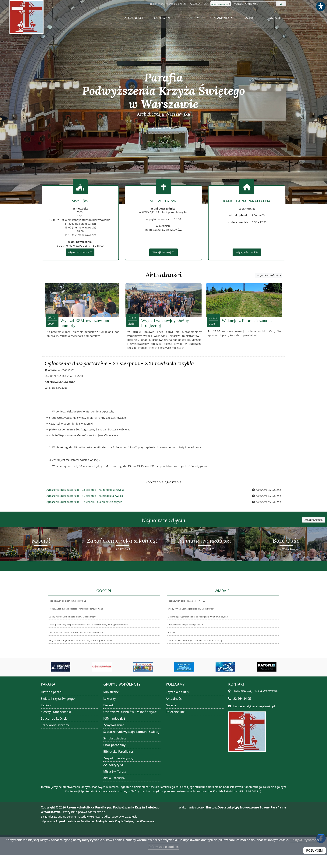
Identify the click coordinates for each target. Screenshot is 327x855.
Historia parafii (51, 692)
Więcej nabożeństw (79, 252)
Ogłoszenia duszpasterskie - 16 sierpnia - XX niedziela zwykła (84, 496)
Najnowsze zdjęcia (163, 520)
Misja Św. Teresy (114, 771)
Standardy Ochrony (55, 725)
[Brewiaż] (266, 667)
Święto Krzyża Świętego (58, 699)
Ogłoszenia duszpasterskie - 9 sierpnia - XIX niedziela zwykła (84, 502)
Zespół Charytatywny (118, 758)
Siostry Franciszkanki (56, 712)
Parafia (190, 18)
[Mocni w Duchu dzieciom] (101, 667)
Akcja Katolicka (114, 778)
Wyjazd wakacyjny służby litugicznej (165, 323)
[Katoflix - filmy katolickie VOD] (225, 667)
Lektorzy (109, 699)
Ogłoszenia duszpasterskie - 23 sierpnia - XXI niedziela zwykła (119, 363)
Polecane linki (175, 712)
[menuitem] (132, 17)
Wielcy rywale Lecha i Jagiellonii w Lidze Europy (72, 616)
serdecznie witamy (163, 127)
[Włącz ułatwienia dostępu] (320, 6)
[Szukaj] (281, 3)
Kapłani (46, 705)
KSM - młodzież (114, 718)
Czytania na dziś (177, 692)
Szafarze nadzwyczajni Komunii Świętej (131, 732)
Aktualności (133, 18)
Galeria (249, 18)
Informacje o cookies (164, 847)
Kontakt (273, 18)
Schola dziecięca (115, 738)
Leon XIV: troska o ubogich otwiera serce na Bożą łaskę (195, 640)
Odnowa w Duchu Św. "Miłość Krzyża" (130, 712)
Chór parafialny (114, 745)
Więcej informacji (162, 252)
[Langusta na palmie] (184, 667)
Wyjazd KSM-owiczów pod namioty (85, 323)
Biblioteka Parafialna (118, 751)
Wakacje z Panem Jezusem (247, 320)
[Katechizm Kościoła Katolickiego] (143, 667)
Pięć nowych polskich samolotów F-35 (67, 600)
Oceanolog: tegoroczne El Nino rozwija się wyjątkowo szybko (198, 616)
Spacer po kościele (54, 718)
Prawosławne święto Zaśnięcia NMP (185, 624)
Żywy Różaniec (113, 725)
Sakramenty (220, 18)
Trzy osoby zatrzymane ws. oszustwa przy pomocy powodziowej (80, 640)
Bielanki (108, 705)
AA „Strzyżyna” (113, 765)
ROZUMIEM (314, 850)
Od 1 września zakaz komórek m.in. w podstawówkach (76, 632)
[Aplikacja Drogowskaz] (60, 667)
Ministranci (111, 692)
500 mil (171, 632)
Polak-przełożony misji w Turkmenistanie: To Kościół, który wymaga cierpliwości (88, 624)
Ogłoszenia (163, 18)
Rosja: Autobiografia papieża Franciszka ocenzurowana (76, 608)
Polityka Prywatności (305, 840)
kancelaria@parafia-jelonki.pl (169, 3)
